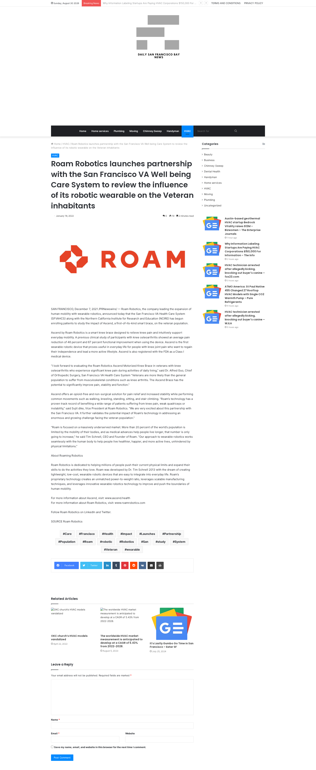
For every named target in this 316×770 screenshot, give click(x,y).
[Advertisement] (158, 92)
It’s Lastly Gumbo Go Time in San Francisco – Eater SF (171, 645)
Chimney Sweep (152, 131)
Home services (100, 131)
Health (108, 534)
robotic (107, 541)
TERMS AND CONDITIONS (225, 3)
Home (82, 131)
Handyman (173, 131)
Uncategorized (212, 205)
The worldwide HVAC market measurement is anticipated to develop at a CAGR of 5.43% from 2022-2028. (121, 641)
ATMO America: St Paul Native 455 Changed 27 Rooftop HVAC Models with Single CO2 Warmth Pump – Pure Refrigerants (245, 294)
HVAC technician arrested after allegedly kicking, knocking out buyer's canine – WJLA (245, 317)
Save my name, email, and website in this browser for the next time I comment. (100, 747)
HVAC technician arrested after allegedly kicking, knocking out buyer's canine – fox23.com (245, 271)
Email (55, 733)
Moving (133, 131)
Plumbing (119, 131)
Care (68, 534)
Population (67, 541)
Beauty (208, 154)
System (180, 541)
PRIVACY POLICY (253, 3)
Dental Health (212, 171)
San (145, 541)
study (161, 541)
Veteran (111, 549)
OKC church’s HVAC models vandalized (69, 637)
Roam (88, 541)
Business (209, 160)
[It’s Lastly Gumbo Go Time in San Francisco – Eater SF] (172, 624)
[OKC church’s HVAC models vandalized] (73, 620)
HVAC (187, 131)
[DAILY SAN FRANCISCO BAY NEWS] (158, 37)
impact (127, 534)
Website (130, 733)
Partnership (172, 534)
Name (55, 719)
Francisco (88, 534)
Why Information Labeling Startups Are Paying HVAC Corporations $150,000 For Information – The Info (243, 249)
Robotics (127, 541)
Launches (148, 534)
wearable (133, 549)
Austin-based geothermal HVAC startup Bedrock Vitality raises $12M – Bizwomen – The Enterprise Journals (243, 226)
